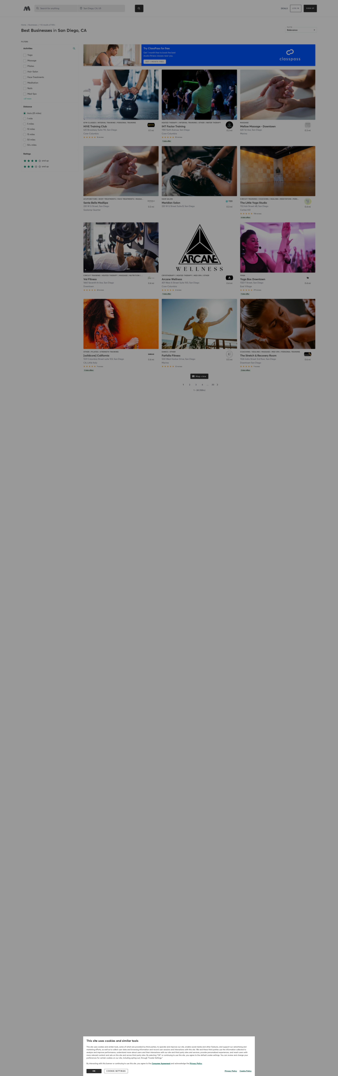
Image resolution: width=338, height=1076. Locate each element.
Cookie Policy (246, 1071)
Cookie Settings (116, 1071)
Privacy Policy (196, 1064)
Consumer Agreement (161, 1064)
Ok (94, 1071)
